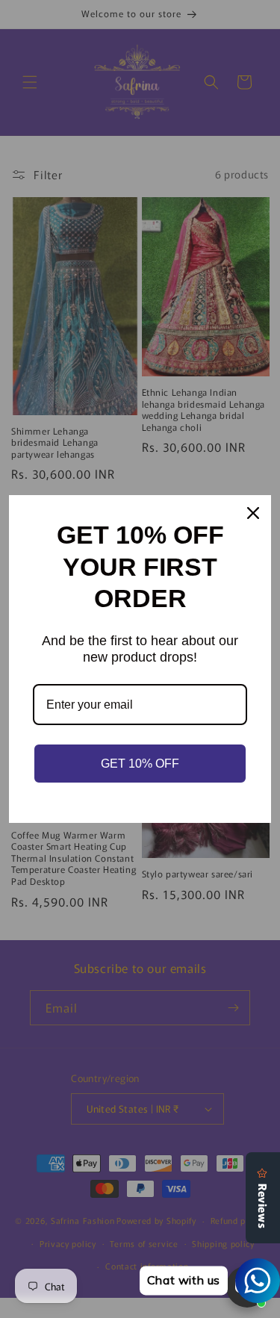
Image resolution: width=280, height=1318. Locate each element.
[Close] (253, 513)
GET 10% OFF (140, 763)
